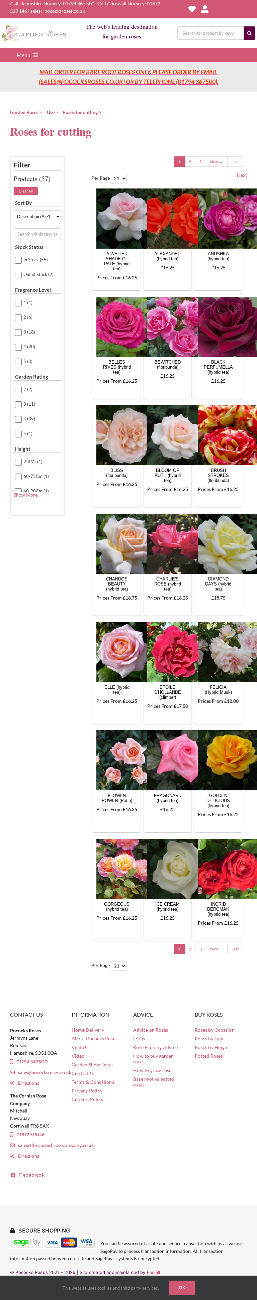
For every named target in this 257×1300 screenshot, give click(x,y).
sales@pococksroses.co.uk (57, 11)
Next (242, 175)
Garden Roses (24, 112)
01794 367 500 (78, 3)
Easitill (153, 1272)
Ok (182, 1288)
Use (51, 112)
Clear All (26, 191)
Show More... (27, 495)
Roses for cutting (80, 112)
